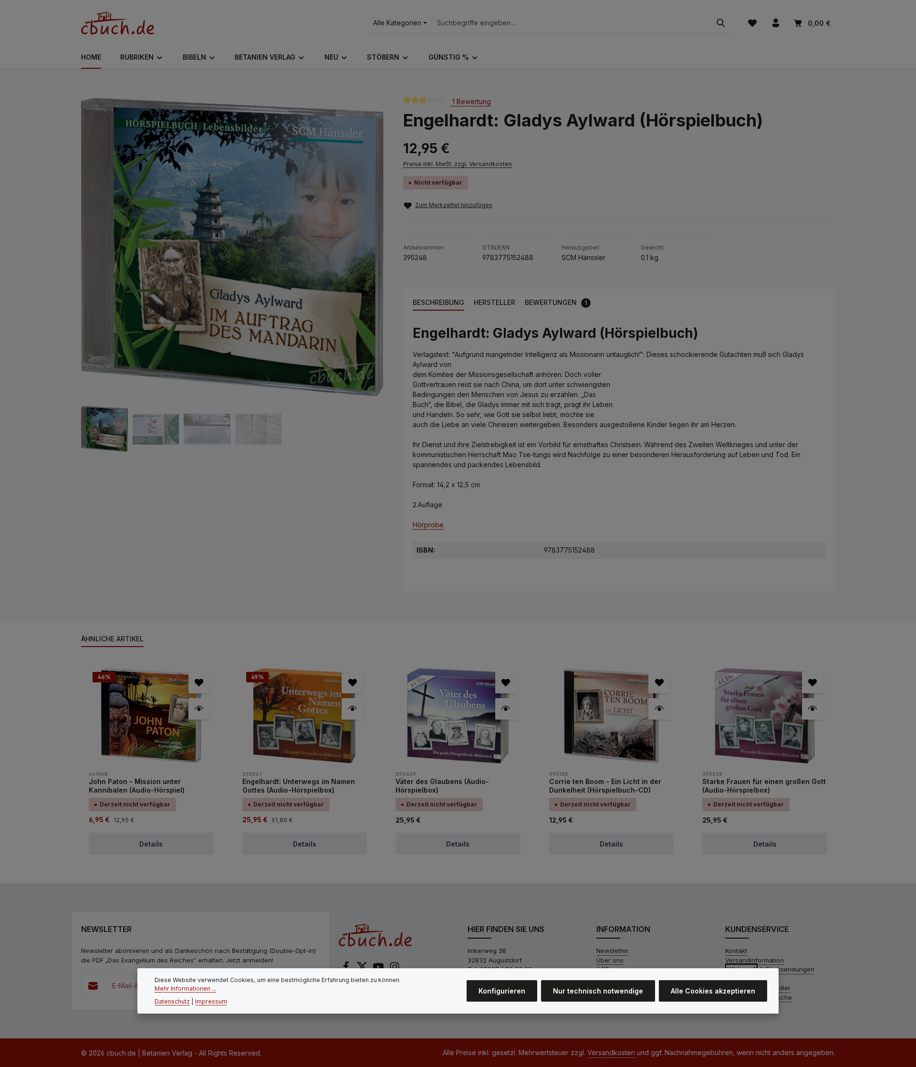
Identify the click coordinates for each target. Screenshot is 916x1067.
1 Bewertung (470, 101)
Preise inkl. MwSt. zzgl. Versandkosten (457, 163)
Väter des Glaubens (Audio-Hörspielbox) (442, 785)
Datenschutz (172, 1001)
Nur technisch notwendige (598, 991)
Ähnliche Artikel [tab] (112, 639)
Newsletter (612, 950)
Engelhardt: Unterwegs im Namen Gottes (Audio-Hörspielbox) (298, 785)
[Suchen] (721, 23)
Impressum (211, 1001)
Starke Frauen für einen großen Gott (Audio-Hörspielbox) (764, 785)
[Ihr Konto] (775, 23)
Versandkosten (611, 1052)
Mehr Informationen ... (185, 988)
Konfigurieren (502, 991)
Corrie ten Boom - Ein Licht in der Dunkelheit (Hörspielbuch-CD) (605, 785)
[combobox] (571, 23)
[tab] (438, 303)
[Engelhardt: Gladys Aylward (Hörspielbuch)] (232, 247)
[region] (233, 274)
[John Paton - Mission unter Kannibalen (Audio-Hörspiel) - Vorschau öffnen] (199, 709)
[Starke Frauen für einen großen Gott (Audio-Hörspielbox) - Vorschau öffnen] (812, 709)
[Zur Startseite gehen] (118, 22)
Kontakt (736, 950)
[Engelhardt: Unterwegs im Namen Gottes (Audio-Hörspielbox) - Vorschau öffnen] (352, 709)
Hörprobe (428, 525)
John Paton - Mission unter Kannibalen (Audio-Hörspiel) (137, 785)
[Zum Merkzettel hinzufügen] (199, 682)
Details (151, 844)
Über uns (610, 960)
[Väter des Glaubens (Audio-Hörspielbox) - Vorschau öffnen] (506, 709)
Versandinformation (754, 960)
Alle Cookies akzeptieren (713, 991)
